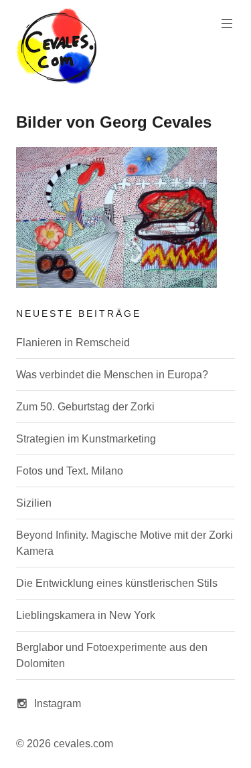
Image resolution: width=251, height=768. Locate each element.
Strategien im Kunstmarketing (86, 438)
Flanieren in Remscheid (73, 342)
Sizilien (34, 503)
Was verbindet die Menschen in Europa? (112, 374)
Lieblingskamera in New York (85, 615)
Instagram (57, 703)
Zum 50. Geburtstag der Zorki (85, 406)
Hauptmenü (227, 24)
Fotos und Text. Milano (69, 471)
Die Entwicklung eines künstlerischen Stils (117, 583)
